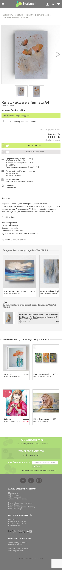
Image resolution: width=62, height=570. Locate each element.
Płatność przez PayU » (17, 521)
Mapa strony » (13, 493)
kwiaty (23, 239)
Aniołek (7, 419)
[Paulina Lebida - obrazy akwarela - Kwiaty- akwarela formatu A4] (31, 54)
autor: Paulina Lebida (12, 293)
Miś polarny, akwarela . (43, 419)
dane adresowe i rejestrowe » (20, 549)
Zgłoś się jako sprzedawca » (19, 499)
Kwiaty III (8, 374)
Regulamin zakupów (10, 228)
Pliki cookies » (14, 525)
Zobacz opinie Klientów (31, 451)
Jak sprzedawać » (15, 497)
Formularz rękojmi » (16, 509)
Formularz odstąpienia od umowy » (22, 507)
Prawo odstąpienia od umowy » (20, 503)
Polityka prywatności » (17, 523)
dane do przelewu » (16, 551)
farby (18, 239)
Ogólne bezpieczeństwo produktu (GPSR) (19, 233)
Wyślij (37, 466)
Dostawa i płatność (9, 223)
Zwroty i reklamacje (10, 225)
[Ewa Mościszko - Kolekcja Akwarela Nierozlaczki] (46, 358)
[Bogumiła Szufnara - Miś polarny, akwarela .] (46, 403)
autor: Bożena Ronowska (13, 421)
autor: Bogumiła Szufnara (43, 421)
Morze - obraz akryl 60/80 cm (16, 291)
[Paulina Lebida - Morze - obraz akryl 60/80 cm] (19, 271)
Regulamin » (13, 519)
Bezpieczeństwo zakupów (12, 231)
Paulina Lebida (40, 250)
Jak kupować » (14, 495)
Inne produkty (9, 250)
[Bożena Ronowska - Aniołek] (16, 403)
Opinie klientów (10, 305)
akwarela (8, 239)
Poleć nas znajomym (19, 462)
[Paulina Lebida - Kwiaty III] (16, 358)
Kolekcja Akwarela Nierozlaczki (47, 374)
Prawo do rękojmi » (15, 505)
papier (14, 239)
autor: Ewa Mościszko (42, 376)
